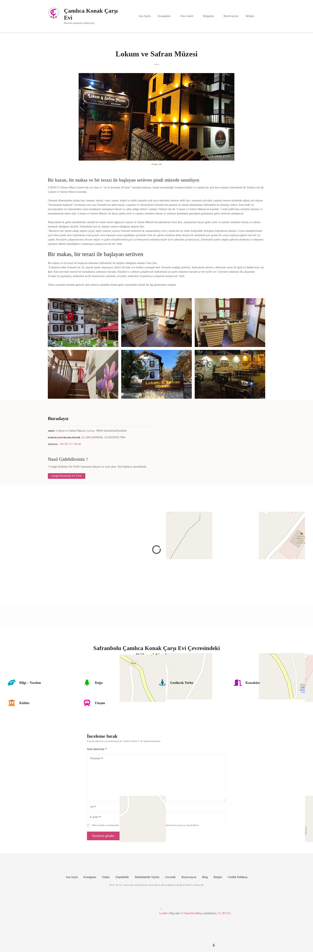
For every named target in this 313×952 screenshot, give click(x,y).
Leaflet (163, 913)
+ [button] (160, 908)
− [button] (162, 908)
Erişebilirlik (122, 877)
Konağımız (164, 16)
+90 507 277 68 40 (70, 444)
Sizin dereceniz (96, 749)
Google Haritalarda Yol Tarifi (66, 475)
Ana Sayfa (144, 16)
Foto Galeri (186, 16)
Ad (90, 807)
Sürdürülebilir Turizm (147, 877)
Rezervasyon (231, 16)
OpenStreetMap (193, 913)
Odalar (106, 877)
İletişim (250, 16)
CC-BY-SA (224, 913)
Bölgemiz (208, 16)
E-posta (93, 817)
